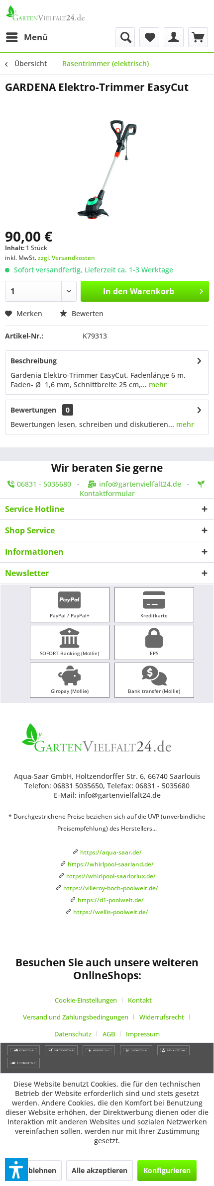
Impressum (143, 1033)
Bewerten (87, 313)
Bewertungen (33, 410)
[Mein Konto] (174, 37)
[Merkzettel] (149, 37)
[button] (16, 1169)
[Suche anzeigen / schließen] (125, 37)
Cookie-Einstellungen (86, 1000)
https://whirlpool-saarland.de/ (111, 864)
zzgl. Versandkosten (66, 258)
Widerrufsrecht (161, 1017)
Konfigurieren (167, 1170)
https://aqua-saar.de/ (111, 852)
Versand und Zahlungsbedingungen (75, 1017)
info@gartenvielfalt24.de (140, 484)
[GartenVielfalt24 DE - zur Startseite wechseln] (56, 13)
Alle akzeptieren (99, 1170)
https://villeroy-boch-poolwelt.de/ (110, 888)
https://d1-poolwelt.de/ (111, 900)
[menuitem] (26, 37)
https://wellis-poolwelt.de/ (110, 912)
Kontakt (140, 1000)
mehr (157, 384)
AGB (109, 1033)
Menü (36, 37)
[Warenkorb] (198, 37)
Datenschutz (73, 1033)
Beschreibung (33, 360)
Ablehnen (39, 1170)
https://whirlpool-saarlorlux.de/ (111, 876)
